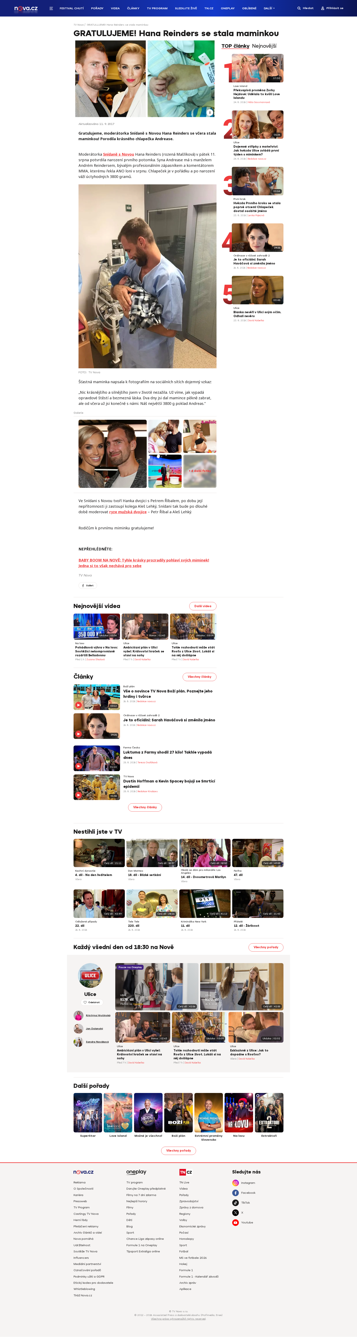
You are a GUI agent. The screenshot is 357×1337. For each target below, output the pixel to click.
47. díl (238, 875)
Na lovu (79, 643)
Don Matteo (135, 871)
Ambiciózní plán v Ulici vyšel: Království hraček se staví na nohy (143, 651)
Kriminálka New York (193, 921)
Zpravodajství (188, 1201)
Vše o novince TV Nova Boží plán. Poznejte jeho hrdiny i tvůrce (168, 693)
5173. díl (212, 1000)
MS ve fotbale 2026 (193, 1258)
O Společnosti (83, 1188)
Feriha (238, 871)
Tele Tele (133, 921)
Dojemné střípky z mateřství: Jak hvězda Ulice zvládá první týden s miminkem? (256, 150)
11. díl (185, 925)
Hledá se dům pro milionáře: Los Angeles (201, 871)
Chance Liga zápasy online (145, 1239)
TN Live (184, 1182)
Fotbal (183, 1251)
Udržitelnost (82, 1245)
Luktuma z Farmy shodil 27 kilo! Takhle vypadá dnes (167, 755)
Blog (129, 1226)
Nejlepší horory (136, 1201)
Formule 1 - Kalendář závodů (199, 1276)
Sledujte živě (186, 8)
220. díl (133, 925)
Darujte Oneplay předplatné (146, 1188)
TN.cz (208, 8)
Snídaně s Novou (118, 154)
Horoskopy (186, 1239)
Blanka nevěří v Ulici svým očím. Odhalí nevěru (257, 314)
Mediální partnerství (87, 1264)
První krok (239, 199)
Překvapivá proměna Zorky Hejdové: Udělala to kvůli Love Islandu (256, 94)
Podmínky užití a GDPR (89, 1276)
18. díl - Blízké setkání (144, 875)
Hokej (183, 1264)
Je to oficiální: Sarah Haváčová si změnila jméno (254, 261)
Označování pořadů (87, 1270)
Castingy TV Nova (86, 1214)
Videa (115, 8)
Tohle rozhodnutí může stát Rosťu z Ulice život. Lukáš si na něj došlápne (193, 651)
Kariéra (78, 1195)
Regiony (184, 1214)
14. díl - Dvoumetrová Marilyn (203, 877)
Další (268, 8)
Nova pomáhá (83, 1239)
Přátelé (238, 921)
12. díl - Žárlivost (246, 925)
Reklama (80, 1182)
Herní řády (81, 1220)
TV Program (157, 8)
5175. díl (126, 1000)
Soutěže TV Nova (85, 1251)
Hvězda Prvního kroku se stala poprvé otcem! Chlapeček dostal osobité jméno (257, 207)
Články (133, 8)
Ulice (236, 142)
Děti (129, 1220)
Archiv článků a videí (88, 1232)
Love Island (240, 86)
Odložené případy (86, 921)
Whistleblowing (84, 1289)
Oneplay (228, 8)
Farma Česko (131, 747)
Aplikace (185, 1289)
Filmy (129, 1207)
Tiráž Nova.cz (83, 1295)
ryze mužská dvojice (128, 511)
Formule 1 (186, 1270)
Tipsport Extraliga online (143, 1251)
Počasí (183, 1232)
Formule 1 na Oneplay (141, 1245)
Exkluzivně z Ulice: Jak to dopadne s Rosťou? (249, 1052)
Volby (183, 1220)
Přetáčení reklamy (86, 1226)
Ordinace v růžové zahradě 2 (251, 255)
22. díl (79, 925)
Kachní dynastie (85, 871)
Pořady (97, 8)
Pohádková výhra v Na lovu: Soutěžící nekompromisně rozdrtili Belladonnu (96, 651)
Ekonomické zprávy (192, 1226)
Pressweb (80, 1201)
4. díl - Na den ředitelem (93, 875)
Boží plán (129, 686)
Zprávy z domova (191, 1207)
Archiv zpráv (187, 1283)
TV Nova (79, 24)
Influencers (81, 1258)
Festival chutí (72, 8)
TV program (134, 1182)
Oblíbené (249, 8)
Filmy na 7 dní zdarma (141, 1195)
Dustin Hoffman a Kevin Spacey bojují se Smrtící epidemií (169, 783)
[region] (178, 26)
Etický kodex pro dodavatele (93, 1283)
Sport (130, 1232)
